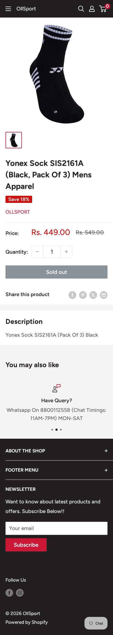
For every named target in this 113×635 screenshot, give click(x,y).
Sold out (56, 272)
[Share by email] (104, 294)
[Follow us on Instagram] (20, 592)
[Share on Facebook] (72, 294)
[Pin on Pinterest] (83, 294)
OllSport (17, 212)
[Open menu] (8, 9)
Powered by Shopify (26, 622)
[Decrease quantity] (37, 251)
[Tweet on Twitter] (93, 294)
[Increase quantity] (66, 251)
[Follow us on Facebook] (9, 592)
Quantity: (16, 252)
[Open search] (81, 9)
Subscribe (26, 545)
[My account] (92, 9)
